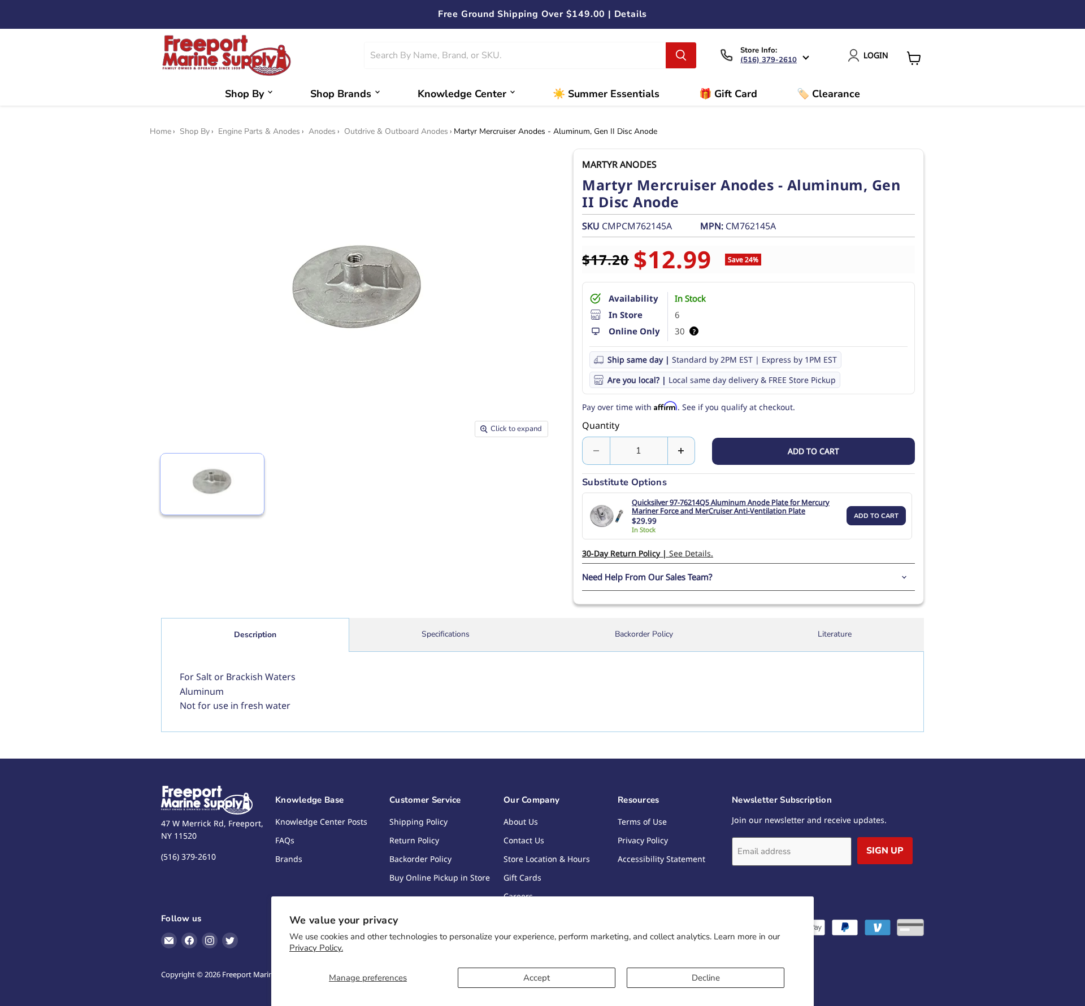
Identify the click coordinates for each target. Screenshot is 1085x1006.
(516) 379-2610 (768, 60)
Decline (706, 977)
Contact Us (524, 840)
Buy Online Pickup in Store (439, 877)
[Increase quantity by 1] (682, 451)
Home (160, 131)
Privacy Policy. (316, 947)
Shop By (244, 94)
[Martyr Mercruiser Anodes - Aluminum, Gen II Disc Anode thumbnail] (212, 484)
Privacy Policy (643, 840)
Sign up (885, 850)
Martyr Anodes (619, 164)
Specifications (446, 634)
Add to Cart (876, 516)
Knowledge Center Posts (321, 821)
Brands (288, 858)
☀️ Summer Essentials (606, 94)
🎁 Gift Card (728, 94)
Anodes (322, 131)
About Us (521, 821)
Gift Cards (522, 877)
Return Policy (414, 840)
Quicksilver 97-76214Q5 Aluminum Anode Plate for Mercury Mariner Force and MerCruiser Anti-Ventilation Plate (731, 507)
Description (255, 634)
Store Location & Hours (547, 858)
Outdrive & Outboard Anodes (396, 131)
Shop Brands (340, 94)
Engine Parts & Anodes (259, 131)
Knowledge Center (462, 94)
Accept (536, 977)
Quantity (600, 425)
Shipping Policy (418, 821)
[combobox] (515, 55)
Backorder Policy (644, 634)
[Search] (681, 55)
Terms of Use (642, 821)
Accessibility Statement (661, 858)
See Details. (647, 553)
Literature (835, 634)
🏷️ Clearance (828, 94)
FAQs (284, 840)
